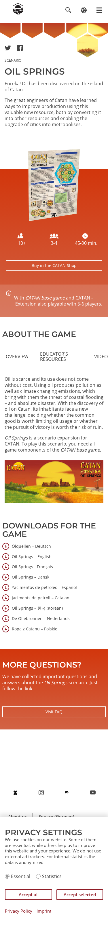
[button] (8, 48)
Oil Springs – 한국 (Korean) (37, 608)
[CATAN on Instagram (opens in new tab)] (41, 792)
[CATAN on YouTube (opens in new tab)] (93, 792)
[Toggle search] (68, 10)
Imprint (44, 911)
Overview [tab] (17, 356)
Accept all (29, 894)
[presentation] (17, 356)
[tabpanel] (54, 442)
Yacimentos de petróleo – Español (44, 587)
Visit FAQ (54, 711)
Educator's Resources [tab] (54, 356)
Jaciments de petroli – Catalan (40, 597)
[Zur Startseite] (18, 13)
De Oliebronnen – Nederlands (41, 618)
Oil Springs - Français (32, 566)
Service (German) (56, 816)
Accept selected (80, 894)
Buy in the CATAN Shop (54, 265)
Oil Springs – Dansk (30, 577)
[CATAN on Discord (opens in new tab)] (67, 792)
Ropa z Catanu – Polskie (34, 629)
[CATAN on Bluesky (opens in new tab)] (15, 792)
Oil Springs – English (32, 556)
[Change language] (83, 10)
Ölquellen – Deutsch (31, 546)
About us (17, 816)
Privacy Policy (18, 911)
